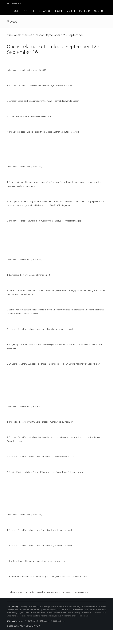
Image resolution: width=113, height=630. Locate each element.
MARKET (71, 11)
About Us (99, 11)
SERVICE (58, 11)
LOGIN (26, 11)
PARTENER (84, 11)
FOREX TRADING (41, 11)
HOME (16, 11)
